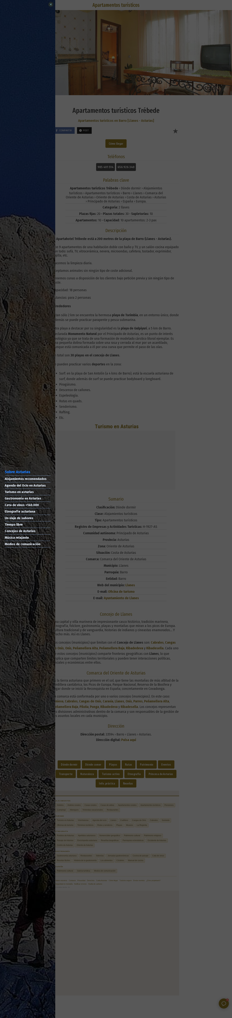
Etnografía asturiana (20, 511)
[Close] (50, 4)
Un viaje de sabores (19, 518)
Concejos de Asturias (20, 531)
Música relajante (17, 537)
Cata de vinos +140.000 (22, 505)
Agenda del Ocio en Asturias (25, 485)
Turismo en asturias (19, 492)
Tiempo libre (14, 524)
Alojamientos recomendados (26, 479)
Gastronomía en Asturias (23, 498)
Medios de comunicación (22, 544)
